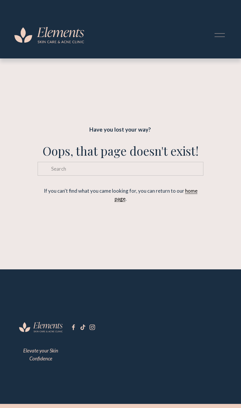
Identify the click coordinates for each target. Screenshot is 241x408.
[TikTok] (83, 327)
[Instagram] (92, 327)
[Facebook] (73, 327)
